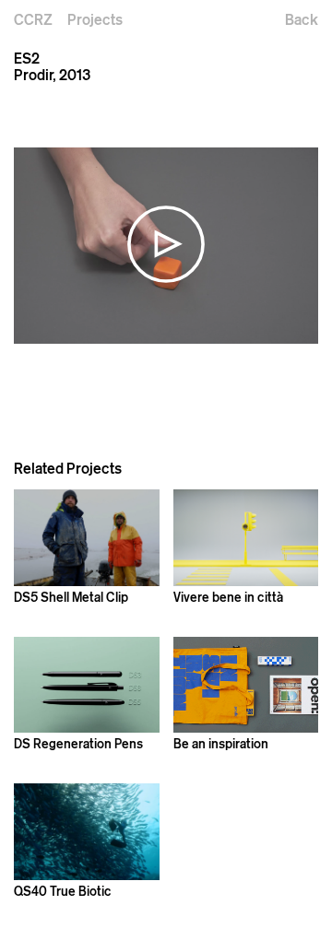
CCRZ (33, 19)
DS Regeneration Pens (78, 743)
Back (301, 19)
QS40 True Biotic (63, 891)
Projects (95, 19)
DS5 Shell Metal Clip (71, 597)
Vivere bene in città (228, 597)
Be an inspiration (220, 743)
